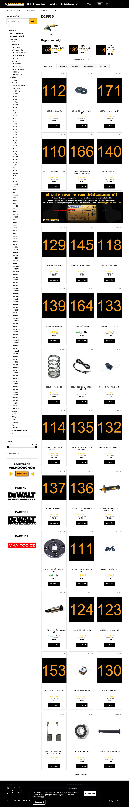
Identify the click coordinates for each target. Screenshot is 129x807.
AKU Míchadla (16, 64)
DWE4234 (16, 365)
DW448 (15, 195)
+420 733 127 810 (15, 793)
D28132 (15, 135)
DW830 (15, 261)
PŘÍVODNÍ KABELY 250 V (18, 430)
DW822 (15, 247)
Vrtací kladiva (16, 83)
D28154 (15, 170)
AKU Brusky (15, 58)
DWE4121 (15, 310)
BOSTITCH (13, 39)
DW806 (15, 217)
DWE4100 (16, 291)
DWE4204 (16, 329)
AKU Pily (14, 61)
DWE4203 (16, 326)
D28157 (15, 181)
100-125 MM (16, 91)
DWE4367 (16, 392)
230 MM (15, 411)
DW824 (15, 253)
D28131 (15, 132)
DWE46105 (16, 400)
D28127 (15, 121)
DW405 (15, 192)
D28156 (15, 179)
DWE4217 (16, 354)
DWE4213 (16, 343)
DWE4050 (16, 280)
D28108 (15, 105)
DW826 (15, 258)
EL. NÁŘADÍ (14, 77)
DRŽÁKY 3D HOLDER (17, 34)
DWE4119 (16, 304)
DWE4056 (16, 285)
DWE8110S (16, 403)
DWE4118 (16, 302)
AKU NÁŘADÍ (14, 45)
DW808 (15, 220)
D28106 (15, 102)
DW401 (15, 187)
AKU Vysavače (17, 66)
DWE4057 (16, 288)
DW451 (15, 201)
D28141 (15, 154)
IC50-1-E (15, 42)
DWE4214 (16, 346)
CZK (99, 4)
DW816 (15, 231)
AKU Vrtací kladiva (18, 56)
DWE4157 (16, 321)
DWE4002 (16, 272)
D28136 (15, 146)
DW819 (15, 239)
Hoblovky (15, 422)
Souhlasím (90, 793)
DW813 (15, 228)
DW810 (15, 222)
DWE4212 (16, 340)
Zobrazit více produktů (81, 59)
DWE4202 (16, 324)
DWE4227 (16, 359)
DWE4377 (16, 398)
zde (42, 797)
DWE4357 (16, 389)
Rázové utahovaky (18, 86)
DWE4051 (16, 283)
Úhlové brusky (16, 88)
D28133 (15, 138)
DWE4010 (16, 274)
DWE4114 (16, 296)
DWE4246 (16, 373)
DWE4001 (16, 269)
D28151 (15, 162)
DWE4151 (15, 316)
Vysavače (15, 428)
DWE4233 (16, 362)
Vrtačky (14, 80)
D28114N (15, 113)
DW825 (15, 255)
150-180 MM (16, 409)
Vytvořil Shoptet (117, 801)
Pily (13, 425)
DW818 (15, 236)
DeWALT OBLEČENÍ (17, 36)
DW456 (15, 203)
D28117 (15, 118)
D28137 (15, 149)
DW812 (15, 225)
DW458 (15, 206)
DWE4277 (16, 381)
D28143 (15, 159)
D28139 (15, 151)
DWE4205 (16, 332)
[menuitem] (36, 4)
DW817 (15, 233)
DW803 (15, 214)
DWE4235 (16, 367)
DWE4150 (16, 313)
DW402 (15, 190)
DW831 (15, 264)
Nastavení (39, 802)
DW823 (15, 250)
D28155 (15, 173)
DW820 (15, 242)
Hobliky (14, 419)
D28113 (15, 110)
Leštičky (15, 414)
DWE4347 (16, 387)
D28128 (15, 124)
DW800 (15, 209)
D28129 (15, 127)
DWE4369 (16, 395)
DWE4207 (16, 337)
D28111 (15, 108)
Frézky (14, 417)
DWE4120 (16, 307)
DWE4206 (16, 335)
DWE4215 (16, 348)
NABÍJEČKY (15, 72)
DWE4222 (16, 357)
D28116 (15, 116)
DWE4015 (16, 277)
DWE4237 (16, 370)
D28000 (15, 94)
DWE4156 (16, 318)
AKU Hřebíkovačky (18, 69)
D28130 (15, 129)
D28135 (15, 143)
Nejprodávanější (89, 66)
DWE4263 (16, 378)
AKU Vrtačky (16, 47)
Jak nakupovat (73, 788)
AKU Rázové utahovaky (20, 53)
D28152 (15, 165)
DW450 (15, 198)
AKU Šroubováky (17, 50)
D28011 (15, 97)
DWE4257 (16, 376)
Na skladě (14, 454)
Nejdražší (75, 66)
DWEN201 (16, 406)
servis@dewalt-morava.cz (19, 788)
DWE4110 (16, 294)
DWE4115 (15, 299)
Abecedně (103, 66)
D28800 (15, 184)
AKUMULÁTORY (17, 75)
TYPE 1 (15, 176)
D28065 (15, 99)
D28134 (15, 140)
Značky (12, 433)
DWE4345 (16, 384)
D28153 (15, 168)
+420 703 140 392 (16, 790)
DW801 (15, 211)
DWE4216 (16, 351)
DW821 (15, 244)
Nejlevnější (63, 66)
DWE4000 (16, 266)
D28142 (15, 157)
